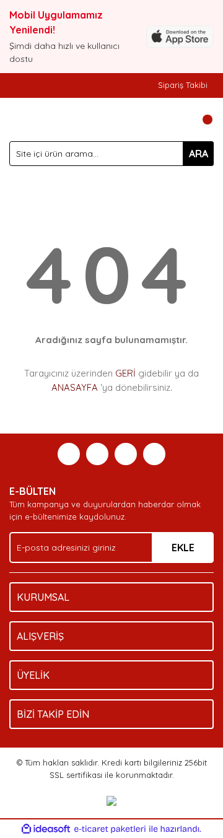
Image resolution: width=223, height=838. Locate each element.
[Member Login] (176, 119)
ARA (198, 153)
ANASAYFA (74, 387)
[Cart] (201, 119)
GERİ (125, 373)
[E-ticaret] (110, 829)
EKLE (183, 547)
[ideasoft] (46, 829)
